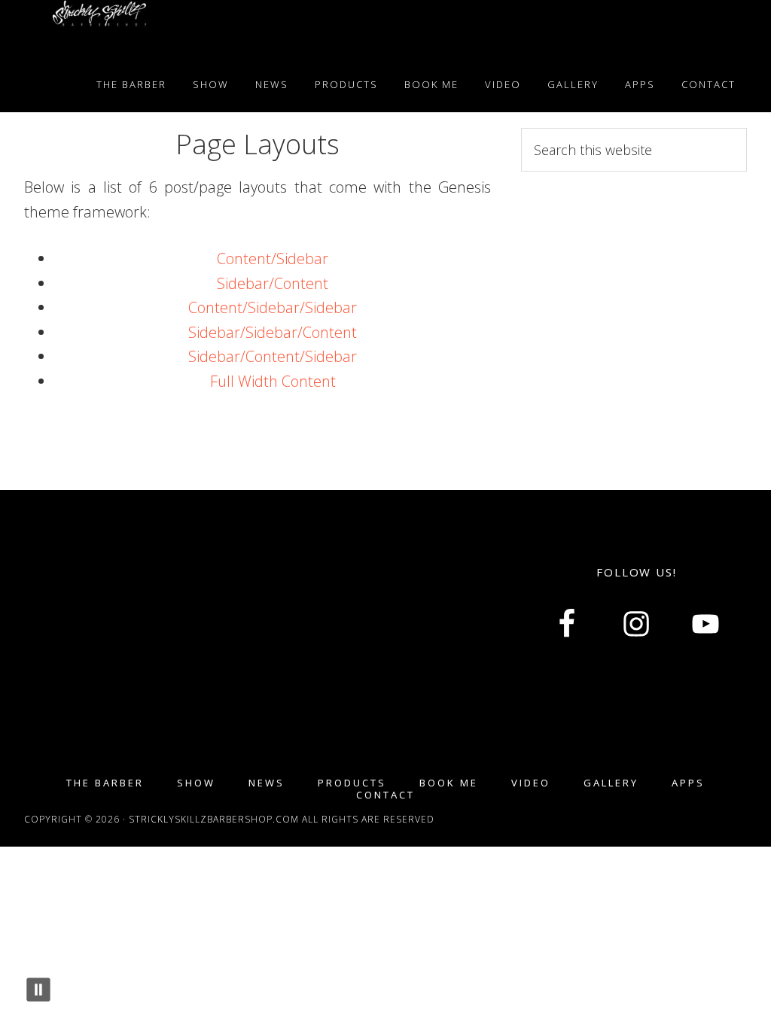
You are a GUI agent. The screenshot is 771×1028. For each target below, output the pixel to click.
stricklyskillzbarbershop (99, 28)
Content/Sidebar (272, 258)
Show (196, 783)
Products (352, 783)
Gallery (611, 783)
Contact (385, 795)
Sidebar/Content (272, 283)
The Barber (105, 783)
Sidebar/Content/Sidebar (272, 356)
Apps (688, 783)
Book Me (448, 783)
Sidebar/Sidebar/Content (272, 332)
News (266, 783)
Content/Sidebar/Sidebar (272, 307)
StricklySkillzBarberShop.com (215, 819)
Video (530, 783)
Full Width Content (273, 381)
